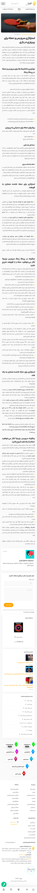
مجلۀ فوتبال (15, 801)
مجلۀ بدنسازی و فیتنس (12, 795)
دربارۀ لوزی (32, 823)
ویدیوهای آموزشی (30, 9)
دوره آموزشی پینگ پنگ (25, 715)
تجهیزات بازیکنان (26, 727)
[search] (11, 889)
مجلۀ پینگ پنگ (14, 789)
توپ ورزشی (32, 810)
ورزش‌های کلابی (31, 804)
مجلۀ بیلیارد (15, 792)
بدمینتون (33, 807)
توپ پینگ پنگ (27, 712)
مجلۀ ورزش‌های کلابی (12, 804)
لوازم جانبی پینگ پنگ (25, 734)
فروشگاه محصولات (7, 9)
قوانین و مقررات (31, 832)
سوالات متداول (31, 826)
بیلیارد (33, 792)
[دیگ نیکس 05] (18, 627)
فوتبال (33, 801)
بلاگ (19, 9)
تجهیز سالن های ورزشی (29, 838)
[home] (33, 889)
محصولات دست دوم (25, 723)
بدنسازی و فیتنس (31, 795)
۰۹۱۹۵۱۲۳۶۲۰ (22, 855)
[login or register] (3, 889)
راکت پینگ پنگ (27, 719)
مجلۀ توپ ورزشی (14, 810)
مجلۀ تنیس (15, 814)
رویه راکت (28, 704)
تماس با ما (32, 829)
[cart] (18, 889)
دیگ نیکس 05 (18, 637)
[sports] (27, 889)
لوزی (20, 879)
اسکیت (33, 798)
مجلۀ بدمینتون (14, 807)
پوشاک (29, 730)
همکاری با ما (32, 835)
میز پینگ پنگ (27, 708)
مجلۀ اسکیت (15, 798)
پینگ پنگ (32, 789)
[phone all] (3, 884)
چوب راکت (28, 701)
